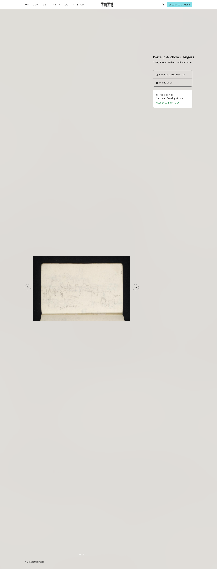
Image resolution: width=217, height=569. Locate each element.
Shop (80, 4)
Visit (46, 4)
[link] (34, 562)
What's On (32, 4)
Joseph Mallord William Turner (176, 62)
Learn (67, 4)
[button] (162, 5)
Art (55, 4)
